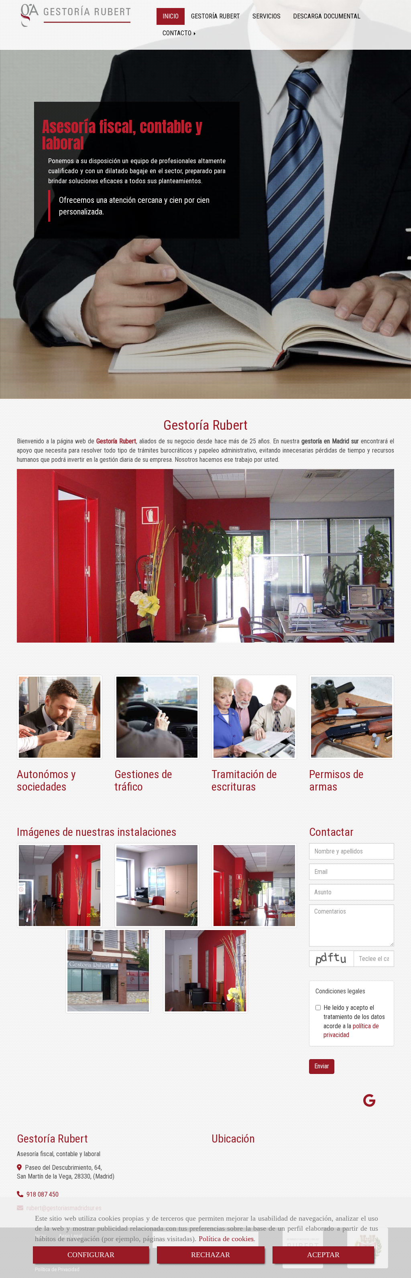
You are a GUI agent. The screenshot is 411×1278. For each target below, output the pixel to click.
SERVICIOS (266, 16)
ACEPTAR (323, 1255)
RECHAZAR (210, 1255)
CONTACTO (178, 33)
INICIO (171, 16)
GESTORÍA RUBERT (215, 16)
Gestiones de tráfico (143, 780)
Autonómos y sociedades (46, 780)
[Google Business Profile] (369, 1103)
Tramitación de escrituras (244, 780)
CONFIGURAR (90, 1255)
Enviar (321, 1066)
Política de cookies (226, 1239)
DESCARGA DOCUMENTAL (326, 16)
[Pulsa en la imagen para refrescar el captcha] (331, 959)
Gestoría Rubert (205, 425)
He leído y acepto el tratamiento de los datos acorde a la (354, 1021)
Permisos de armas (336, 780)
